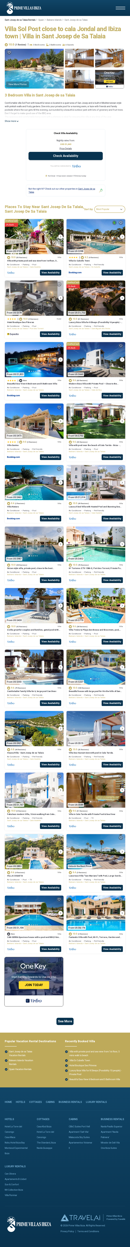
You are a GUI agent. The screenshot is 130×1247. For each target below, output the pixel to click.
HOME (8, 1102)
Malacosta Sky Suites (79, 1137)
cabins (50, 1102)
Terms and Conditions (88, 1231)
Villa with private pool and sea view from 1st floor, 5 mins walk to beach (31, 262)
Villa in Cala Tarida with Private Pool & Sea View (92, 814)
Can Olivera (10, 1173)
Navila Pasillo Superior (111, 1126)
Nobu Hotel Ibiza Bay (15, 1142)
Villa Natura (13, 506)
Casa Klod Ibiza (44, 1126)
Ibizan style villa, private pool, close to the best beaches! (29, 570)
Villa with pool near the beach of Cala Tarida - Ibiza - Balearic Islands (94, 447)
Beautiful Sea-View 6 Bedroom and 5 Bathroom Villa (32, 383)
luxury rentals (96, 1102)
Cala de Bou (96, 390)
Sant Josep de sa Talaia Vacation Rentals (20, 1053)
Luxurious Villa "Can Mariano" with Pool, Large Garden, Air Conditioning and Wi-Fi (96, 877)
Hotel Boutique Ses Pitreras (20, 322)
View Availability (51, 272)
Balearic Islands (54, 20)
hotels (20, 1102)
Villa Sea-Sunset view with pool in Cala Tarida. (91, 752)
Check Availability (65, 156)
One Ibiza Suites (109, 1148)
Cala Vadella (35, 267)
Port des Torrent (36, 328)
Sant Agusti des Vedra (100, 328)
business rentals (70, 1102)
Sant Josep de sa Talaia (76, 20)
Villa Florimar (11, 1195)
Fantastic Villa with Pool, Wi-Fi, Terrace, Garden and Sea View (94, 939)
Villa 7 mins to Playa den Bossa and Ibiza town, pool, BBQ (94, 631)
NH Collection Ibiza (14, 1190)
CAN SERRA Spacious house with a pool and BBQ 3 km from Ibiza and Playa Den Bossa (33, 939)
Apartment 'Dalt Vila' (79, 1132)
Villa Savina (13, 445)
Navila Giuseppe (44, 1148)
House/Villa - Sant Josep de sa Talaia (25, 752)
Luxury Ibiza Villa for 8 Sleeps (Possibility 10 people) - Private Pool (95, 324)
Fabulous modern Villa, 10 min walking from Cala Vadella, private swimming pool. (30, 816)
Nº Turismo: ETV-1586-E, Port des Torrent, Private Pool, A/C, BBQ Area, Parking (96, 570)
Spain (41, 20)
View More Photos (17, 84)
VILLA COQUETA (15, 875)
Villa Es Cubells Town (79, 260)
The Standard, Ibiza (46, 1142)
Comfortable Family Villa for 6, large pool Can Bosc (31, 691)
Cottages (35, 1102)
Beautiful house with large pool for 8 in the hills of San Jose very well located (94, 693)
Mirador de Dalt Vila (110, 1142)
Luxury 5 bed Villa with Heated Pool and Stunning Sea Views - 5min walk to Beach (94, 508)
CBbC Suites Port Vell (79, 1126)
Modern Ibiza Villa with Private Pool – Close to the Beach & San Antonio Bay (93, 385)
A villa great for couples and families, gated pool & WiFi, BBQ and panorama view (34, 631)
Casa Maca (10, 1137)
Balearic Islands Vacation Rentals (21, 1062)
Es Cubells (95, 267)
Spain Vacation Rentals (20, 1069)
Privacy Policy (67, 1231)
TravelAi (121, 1219)
